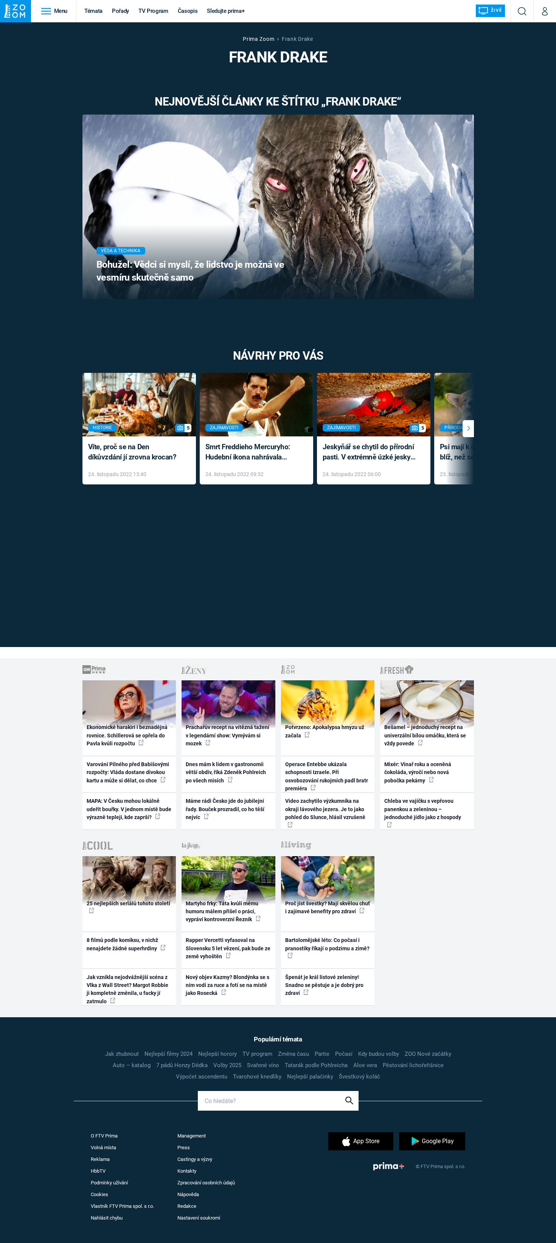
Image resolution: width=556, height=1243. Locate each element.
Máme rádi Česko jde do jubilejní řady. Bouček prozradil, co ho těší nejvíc (225, 809)
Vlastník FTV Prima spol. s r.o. (122, 1206)
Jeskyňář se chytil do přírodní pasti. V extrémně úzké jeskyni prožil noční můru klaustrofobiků (369, 452)
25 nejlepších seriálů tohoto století (128, 903)
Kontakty (186, 1171)
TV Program (153, 11)
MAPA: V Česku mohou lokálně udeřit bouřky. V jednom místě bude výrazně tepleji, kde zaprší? (129, 809)
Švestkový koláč (359, 1076)
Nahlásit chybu (107, 1218)
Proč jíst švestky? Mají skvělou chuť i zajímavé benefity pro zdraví (327, 907)
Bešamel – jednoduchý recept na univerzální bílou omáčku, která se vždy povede (425, 735)
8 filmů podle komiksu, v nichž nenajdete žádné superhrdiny (122, 944)
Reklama (100, 1159)
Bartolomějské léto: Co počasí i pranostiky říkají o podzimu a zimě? (327, 944)
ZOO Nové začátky (428, 1054)
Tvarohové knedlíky (257, 1076)
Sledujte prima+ (225, 11)
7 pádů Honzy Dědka (182, 1065)
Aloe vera (365, 1065)
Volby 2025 (227, 1065)
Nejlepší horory (217, 1054)
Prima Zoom (258, 39)
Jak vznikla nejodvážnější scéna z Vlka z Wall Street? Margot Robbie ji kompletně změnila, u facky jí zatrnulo (127, 989)
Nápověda (188, 1194)
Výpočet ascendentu (201, 1076)
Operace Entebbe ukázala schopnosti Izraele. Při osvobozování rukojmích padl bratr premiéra (326, 776)
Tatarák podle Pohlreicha (316, 1065)
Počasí (344, 1054)
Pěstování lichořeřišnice (413, 1065)
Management (191, 1136)
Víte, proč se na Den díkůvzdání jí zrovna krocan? (132, 452)
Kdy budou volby (378, 1054)
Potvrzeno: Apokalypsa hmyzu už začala (324, 731)
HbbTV (98, 1171)
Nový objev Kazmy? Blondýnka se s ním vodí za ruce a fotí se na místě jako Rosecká (227, 985)
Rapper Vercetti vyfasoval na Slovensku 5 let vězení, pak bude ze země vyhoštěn (228, 948)
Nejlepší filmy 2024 (168, 1054)
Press (183, 1147)
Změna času (293, 1054)
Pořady (120, 11)
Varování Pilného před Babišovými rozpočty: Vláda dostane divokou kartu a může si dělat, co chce (128, 772)
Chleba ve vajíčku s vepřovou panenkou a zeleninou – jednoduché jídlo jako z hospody (422, 809)
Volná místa (103, 1147)
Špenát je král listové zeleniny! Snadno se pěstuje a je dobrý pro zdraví (324, 985)
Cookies (99, 1194)
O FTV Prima (104, 1136)
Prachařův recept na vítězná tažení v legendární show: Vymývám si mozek (227, 735)
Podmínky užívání (109, 1183)
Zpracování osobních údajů (206, 1183)
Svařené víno (263, 1065)
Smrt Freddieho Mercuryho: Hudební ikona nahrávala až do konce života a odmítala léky (251, 452)
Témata (93, 11)
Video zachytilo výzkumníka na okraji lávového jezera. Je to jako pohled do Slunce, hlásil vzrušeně (325, 809)
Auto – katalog (132, 1065)
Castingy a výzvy (194, 1159)
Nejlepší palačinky (310, 1076)
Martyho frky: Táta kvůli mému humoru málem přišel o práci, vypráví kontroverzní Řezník (222, 911)
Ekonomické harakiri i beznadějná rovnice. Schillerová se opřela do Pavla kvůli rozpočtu (127, 735)
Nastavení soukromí (198, 1218)
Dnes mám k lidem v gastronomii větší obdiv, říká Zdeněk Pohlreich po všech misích (226, 772)
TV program (257, 1054)
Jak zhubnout (122, 1054)
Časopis (188, 11)
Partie (322, 1054)
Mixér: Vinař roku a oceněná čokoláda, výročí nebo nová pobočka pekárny (417, 772)
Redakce (186, 1206)
